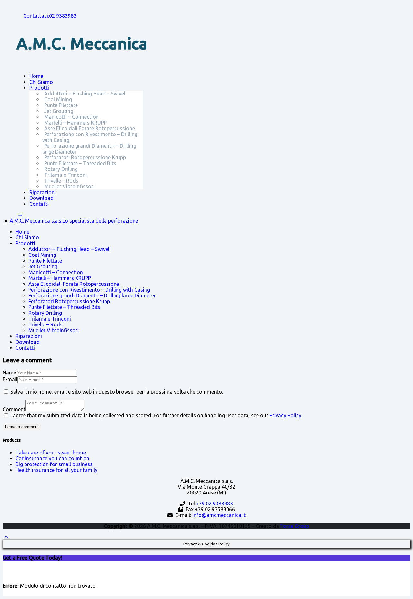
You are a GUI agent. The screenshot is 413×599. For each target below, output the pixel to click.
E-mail (10, 379)
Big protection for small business (54, 464)
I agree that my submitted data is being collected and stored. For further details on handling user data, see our (155, 415)
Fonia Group (294, 526)
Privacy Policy (285, 415)
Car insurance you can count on (52, 458)
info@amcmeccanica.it (219, 515)
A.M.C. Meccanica (81, 43)
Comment (14, 409)
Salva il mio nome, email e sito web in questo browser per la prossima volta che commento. (116, 391)
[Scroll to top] (6, 537)
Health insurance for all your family (56, 470)
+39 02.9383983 (214, 503)
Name (9, 372)
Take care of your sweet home (50, 452)
